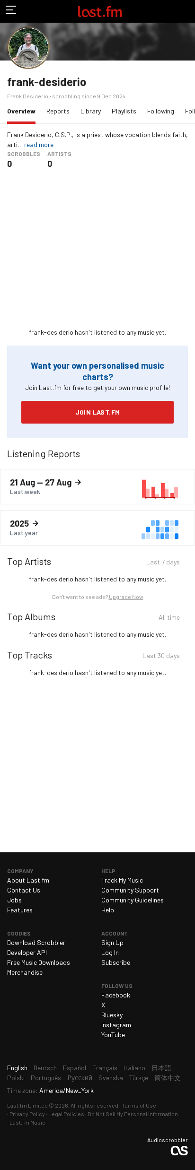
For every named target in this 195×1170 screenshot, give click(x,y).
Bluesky (112, 1015)
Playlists (124, 111)
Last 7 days (163, 563)
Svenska (110, 1078)
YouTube (113, 1035)
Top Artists (29, 561)
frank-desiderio (46, 81)
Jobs (14, 900)
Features (20, 910)
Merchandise (25, 972)
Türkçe (138, 1078)
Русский (79, 1078)
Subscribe (115, 962)
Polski (16, 1078)
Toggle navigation (11, 11)
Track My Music (122, 880)
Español (74, 1068)
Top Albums (31, 616)
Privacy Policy (27, 1113)
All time (169, 618)
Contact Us (23, 890)
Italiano (134, 1068)
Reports (58, 111)
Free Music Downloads (38, 962)
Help (107, 910)
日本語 (161, 1068)
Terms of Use (139, 1105)
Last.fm (100, 11)
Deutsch (45, 1068)
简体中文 (167, 1078)
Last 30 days (161, 657)
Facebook (115, 995)
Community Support (130, 890)
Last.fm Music (27, 1122)
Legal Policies (66, 1113)
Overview (23, 110)
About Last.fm (28, 880)
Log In (110, 952)
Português (46, 1078)
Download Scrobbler (36, 942)
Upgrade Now (126, 596)
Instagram (116, 1025)
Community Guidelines (132, 900)
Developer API (27, 952)
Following (160, 111)
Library (90, 111)
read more (38, 144)
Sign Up (112, 942)
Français (104, 1068)
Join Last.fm (97, 412)
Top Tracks (29, 654)
